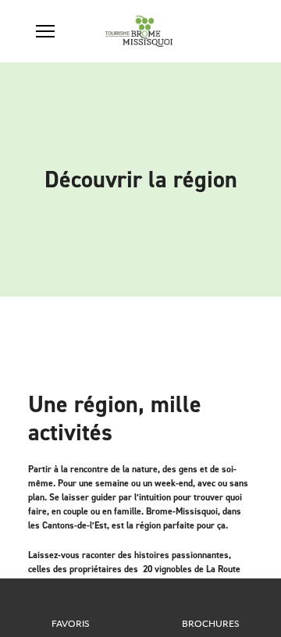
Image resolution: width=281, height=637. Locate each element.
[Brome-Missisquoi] (139, 31)
